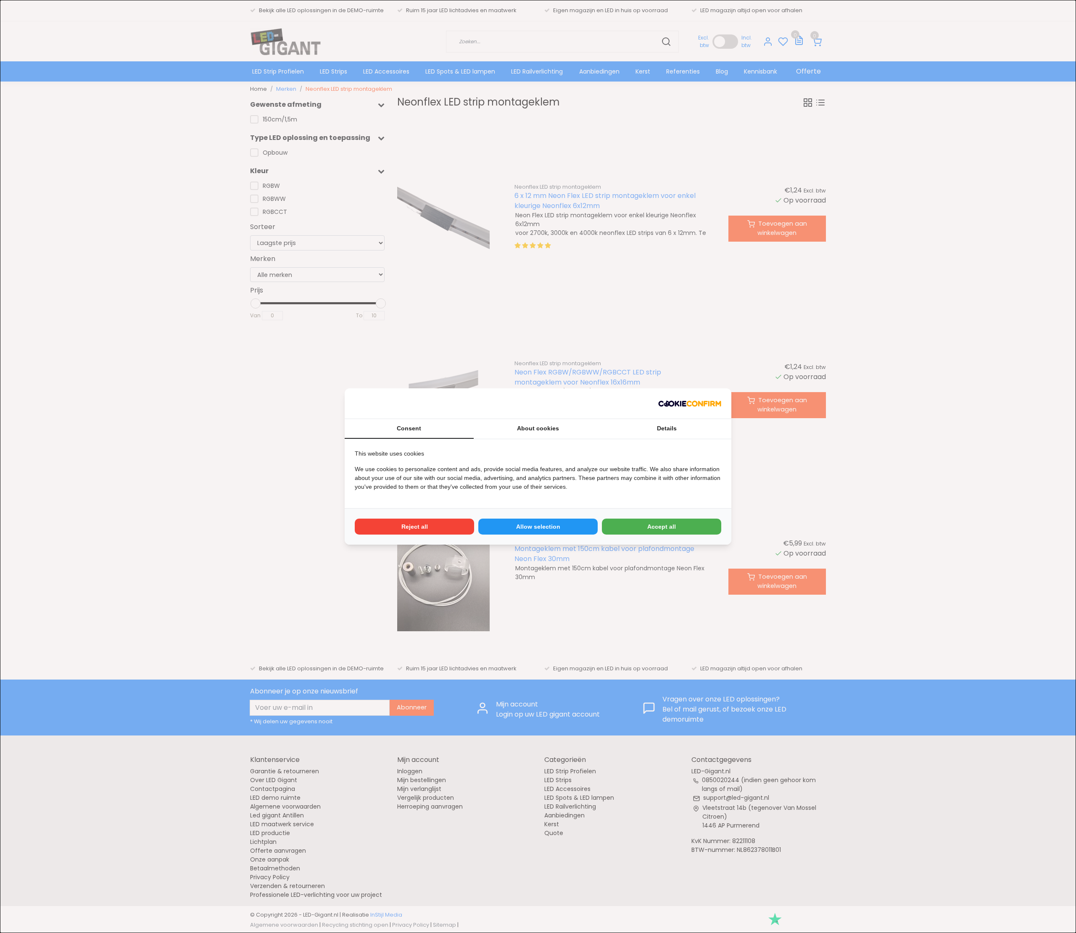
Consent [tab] (409, 428)
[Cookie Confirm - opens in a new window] (689, 403)
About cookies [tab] (538, 428)
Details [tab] (667, 428)
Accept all (661, 526)
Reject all (414, 526)
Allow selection (538, 526)
